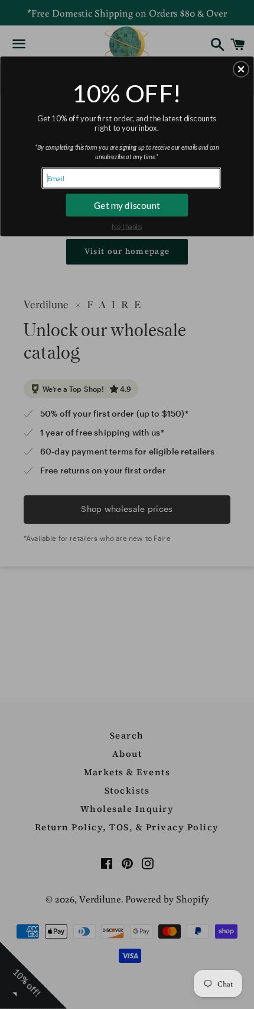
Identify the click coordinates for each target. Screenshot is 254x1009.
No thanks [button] (127, 225)
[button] (241, 69)
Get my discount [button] (127, 204)
